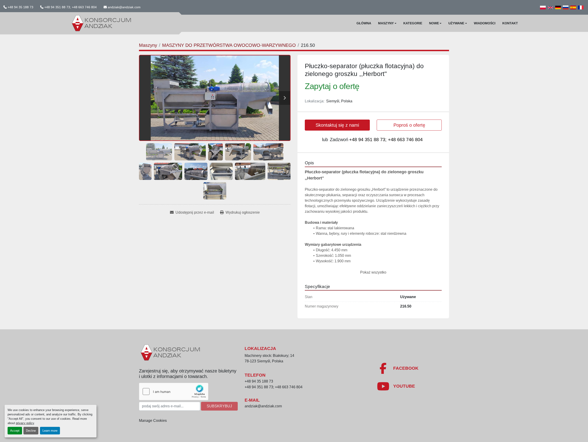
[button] (387, 23)
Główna (363, 23)
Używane (456, 23)
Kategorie (412, 23)
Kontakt (510, 23)
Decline (31, 430)
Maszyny (386, 23)
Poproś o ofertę (409, 125)
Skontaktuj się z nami (337, 125)
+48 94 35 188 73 (20, 7)
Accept (15, 430)
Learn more (49, 430)
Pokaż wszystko (373, 272)
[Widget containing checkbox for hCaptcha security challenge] (173, 391)
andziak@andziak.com (124, 7)
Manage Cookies (153, 420)
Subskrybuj (219, 406)
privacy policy (25, 423)
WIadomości (484, 23)
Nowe (434, 23)
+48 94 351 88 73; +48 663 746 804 (70, 7)
